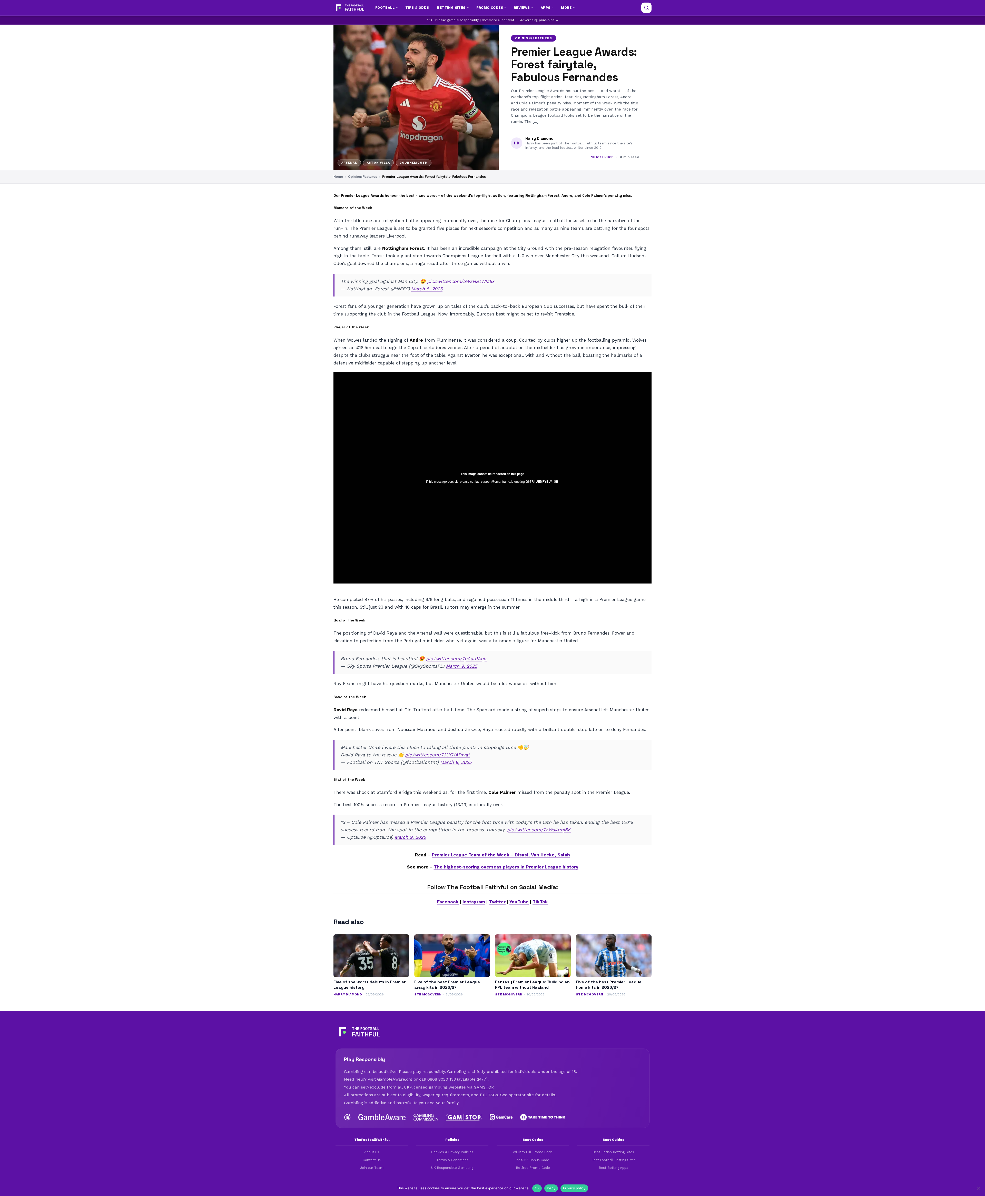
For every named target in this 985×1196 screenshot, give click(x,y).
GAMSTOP (483, 1087)
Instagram (473, 901)
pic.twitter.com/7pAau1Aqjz (456, 658)
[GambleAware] (382, 1117)
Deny (551, 1188)
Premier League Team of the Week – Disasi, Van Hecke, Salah (501, 854)
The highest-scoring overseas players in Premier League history (506, 866)
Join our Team (371, 1168)
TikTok (540, 901)
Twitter (497, 901)
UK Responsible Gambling (452, 1168)
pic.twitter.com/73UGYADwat (437, 754)
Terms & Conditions (452, 1160)
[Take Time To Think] (543, 1117)
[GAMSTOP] (464, 1117)
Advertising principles (537, 20)
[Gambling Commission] (425, 1117)
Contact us (372, 1160)
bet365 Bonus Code (533, 1160)
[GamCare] (501, 1117)
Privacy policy (574, 1188)
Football (385, 7)
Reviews (522, 7)
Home (338, 177)
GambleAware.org (394, 1079)
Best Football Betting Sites (613, 1160)
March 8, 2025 (426, 288)
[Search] (646, 8)
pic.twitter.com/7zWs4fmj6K (539, 829)
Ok (537, 1188)
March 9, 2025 (461, 666)
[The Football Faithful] (349, 8)
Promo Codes (489, 7)
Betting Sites (451, 7)
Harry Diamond (539, 138)
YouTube (519, 901)
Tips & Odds (417, 7)
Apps (545, 7)
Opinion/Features (533, 38)
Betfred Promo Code (533, 1168)
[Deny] (978, 1188)
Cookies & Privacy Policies (452, 1152)
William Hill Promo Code (533, 1152)
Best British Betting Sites (613, 1152)
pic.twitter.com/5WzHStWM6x (461, 281)
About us (371, 1152)
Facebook (448, 901)
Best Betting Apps (613, 1168)
